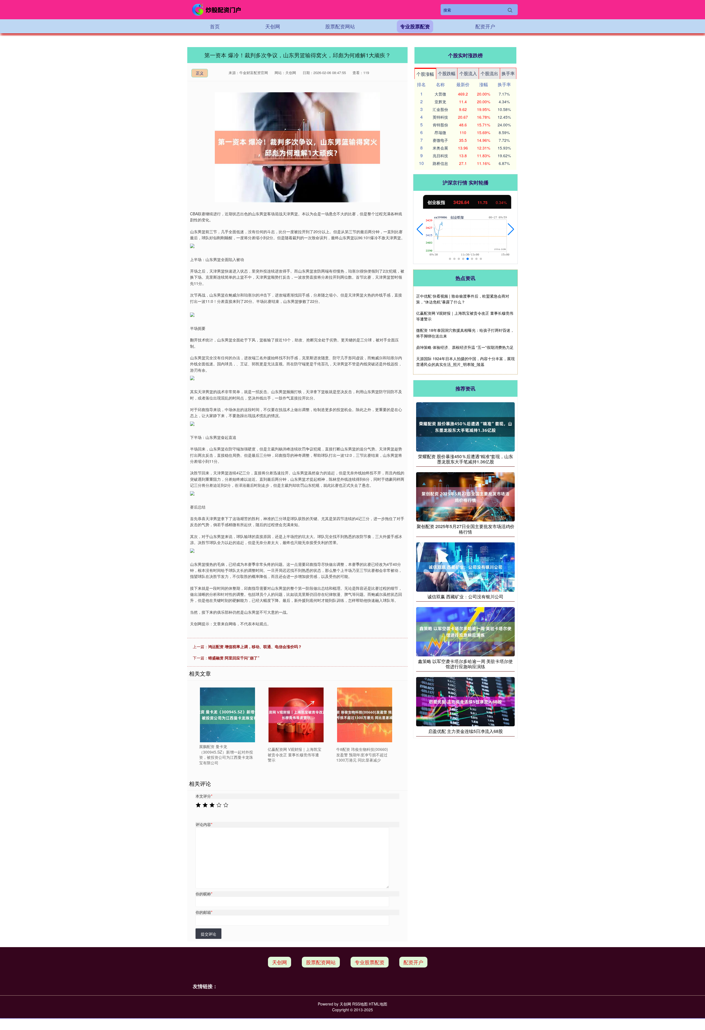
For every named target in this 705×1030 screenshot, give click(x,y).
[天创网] (217, 9)
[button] (420, 229)
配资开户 (485, 26)
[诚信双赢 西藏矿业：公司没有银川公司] (465, 566)
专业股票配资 (415, 26)
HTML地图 (378, 1004)
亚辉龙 (440, 101)
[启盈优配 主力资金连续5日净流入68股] (465, 701)
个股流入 (468, 73)
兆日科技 (440, 155)
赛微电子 (440, 140)
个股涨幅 (425, 74)
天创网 (272, 26)
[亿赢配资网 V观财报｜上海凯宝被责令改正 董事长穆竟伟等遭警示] (296, 715)
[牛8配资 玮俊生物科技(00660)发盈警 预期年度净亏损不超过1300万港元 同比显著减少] (364, 715)
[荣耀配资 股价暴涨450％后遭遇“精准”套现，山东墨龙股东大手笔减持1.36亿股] (465, 426)
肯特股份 (440, 124)
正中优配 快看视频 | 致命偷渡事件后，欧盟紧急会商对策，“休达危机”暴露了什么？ (462, 299)
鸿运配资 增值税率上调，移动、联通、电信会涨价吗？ (255, 646)
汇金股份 (440, 109)
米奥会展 (440, 148)
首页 (215, 26)
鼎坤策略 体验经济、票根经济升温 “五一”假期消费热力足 (465, 347)
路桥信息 (440, 163)
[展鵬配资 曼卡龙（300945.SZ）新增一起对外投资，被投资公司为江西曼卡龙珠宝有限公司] (227, 715)
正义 (200, 73)
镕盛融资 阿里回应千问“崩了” (233, 658)
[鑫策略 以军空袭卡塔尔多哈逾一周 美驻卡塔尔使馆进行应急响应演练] (465, 631)
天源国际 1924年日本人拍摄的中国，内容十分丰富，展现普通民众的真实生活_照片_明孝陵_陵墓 (465, 361)
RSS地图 (360, 1004)
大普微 (440, 94)
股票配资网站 (340, 26)
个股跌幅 (446, 73)
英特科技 (440, 117)
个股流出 (489, 73)
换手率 (508, 73)
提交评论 (208, 934)
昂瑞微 (440, 132)
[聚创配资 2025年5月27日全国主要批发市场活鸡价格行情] (465, 496)
